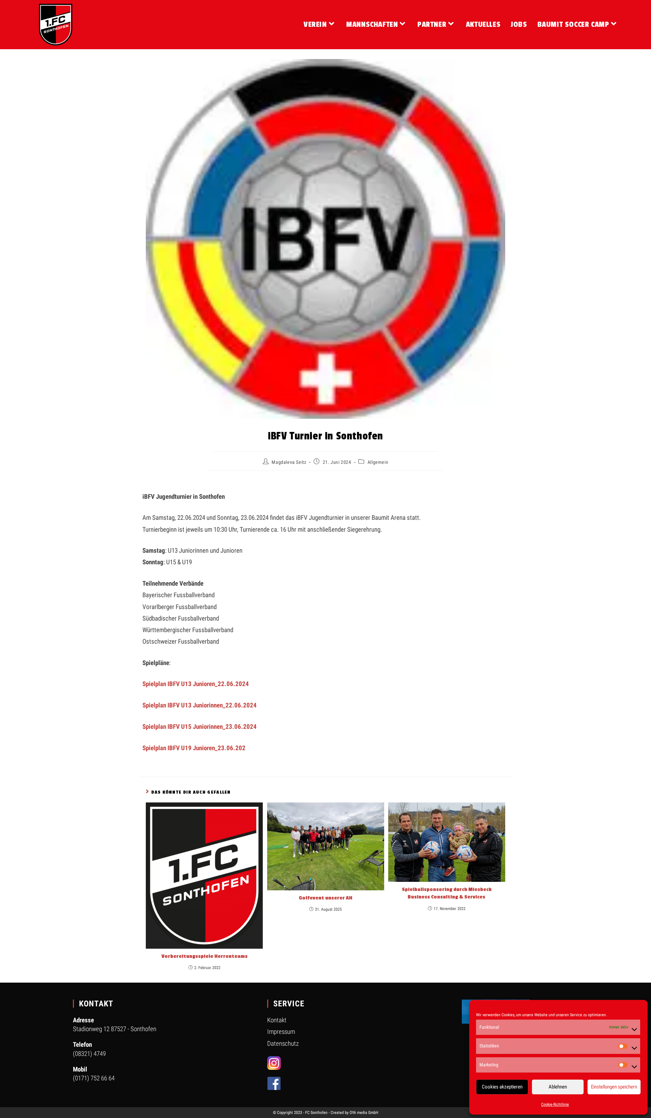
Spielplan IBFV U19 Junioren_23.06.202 (193, 748)
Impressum (281, 1032)
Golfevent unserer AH (325, 898)
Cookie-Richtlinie (555, 1104)
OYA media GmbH (364, 1112)
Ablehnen (558, 1087)
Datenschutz (283, 1043)
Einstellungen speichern (614, 1087)
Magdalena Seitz (289, 462)
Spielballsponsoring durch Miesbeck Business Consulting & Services (447, 893)
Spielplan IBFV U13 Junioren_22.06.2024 (195, 684)
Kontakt (277, 1020)
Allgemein (378, 462)
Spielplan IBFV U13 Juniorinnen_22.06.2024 (199, 705)
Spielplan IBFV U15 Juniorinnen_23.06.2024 (199, 727)
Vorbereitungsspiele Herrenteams (204, 956)
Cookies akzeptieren (502, 1087)
